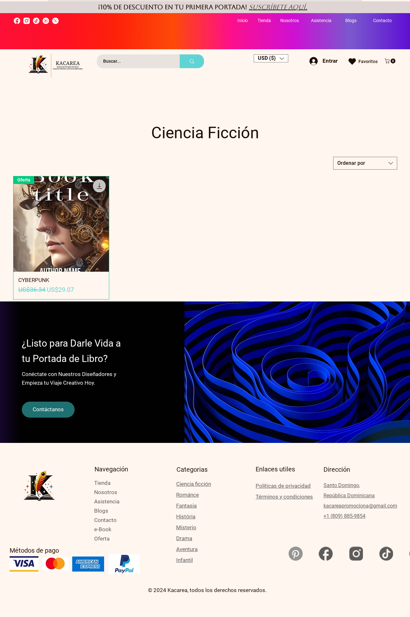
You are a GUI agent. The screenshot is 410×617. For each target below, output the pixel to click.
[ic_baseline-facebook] (326, 554)
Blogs (101, 511)
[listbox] (271, 58)
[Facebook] (17, 21)
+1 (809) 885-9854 (344, 516)
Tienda (102, 483)
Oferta (102, 538)
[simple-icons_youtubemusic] (46, 21)
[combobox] (365, 163)
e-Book (102, 529)
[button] (271, 58)
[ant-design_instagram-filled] (26, 21)
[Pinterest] (296, 554)
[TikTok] (36, 21)
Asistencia (106, 501)
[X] (55, 21)
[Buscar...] (192, 61)
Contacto (105, 520)
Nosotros (105, 492)
